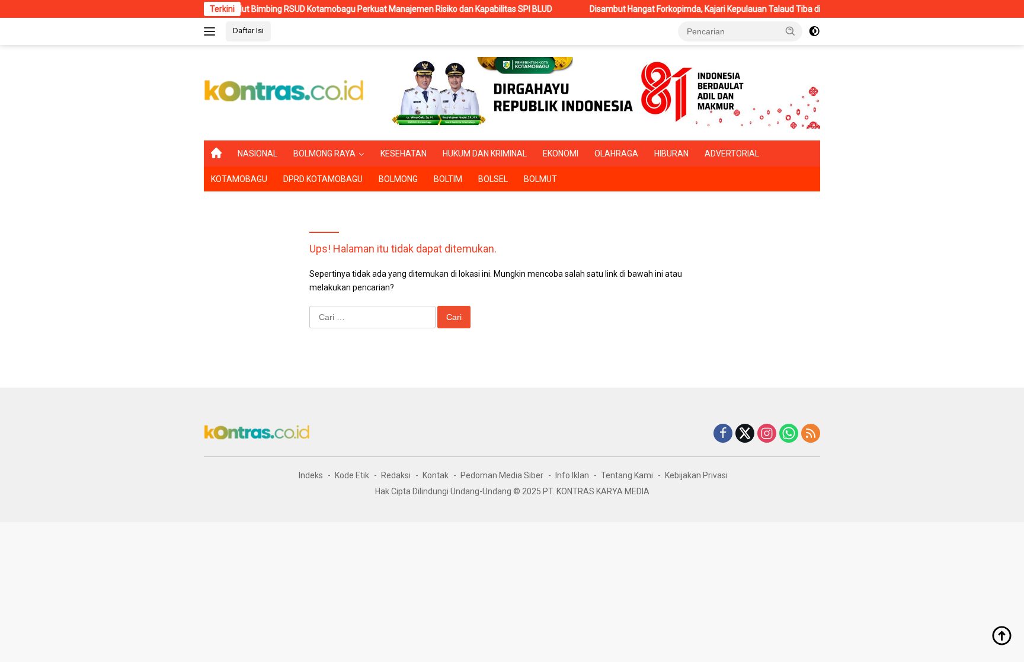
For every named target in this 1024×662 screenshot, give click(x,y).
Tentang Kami (627, 475)
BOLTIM (448, 179)
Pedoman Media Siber (501, 475)
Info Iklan (572, 475)
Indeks (311, 475)
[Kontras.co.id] (284, 92)
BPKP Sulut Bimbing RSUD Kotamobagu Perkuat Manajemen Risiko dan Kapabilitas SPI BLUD (362, 9)
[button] (790, 30)
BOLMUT (540, 179)
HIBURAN (671, 153)
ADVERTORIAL (732, 153)
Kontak (436, 475)
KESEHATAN (403, 153)
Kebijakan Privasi (696, 475)
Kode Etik (352, 475)
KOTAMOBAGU (239, 179)
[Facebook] (722, 434)
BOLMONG (398, 179)
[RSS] (810, 434)
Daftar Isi (248, 30)
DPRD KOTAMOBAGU (323, 179)
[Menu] (212, 31)
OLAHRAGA (616, 153)
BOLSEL (493, 179)
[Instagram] (766, 434)
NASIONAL (257, 153)
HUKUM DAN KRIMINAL (485, 153)
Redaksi (396, 475)
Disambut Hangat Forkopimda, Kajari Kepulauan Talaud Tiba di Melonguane (712, 9)
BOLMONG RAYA (324, 153)
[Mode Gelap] (814, 31)
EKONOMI (560, 153)
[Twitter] (744, 434)
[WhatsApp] (788, 434)
